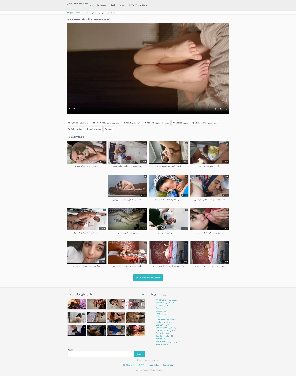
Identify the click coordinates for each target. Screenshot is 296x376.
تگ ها (113, 5)
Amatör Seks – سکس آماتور (166, 299)
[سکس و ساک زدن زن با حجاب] (77, 304)
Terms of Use (168, 365)
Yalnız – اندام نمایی (163, 344)
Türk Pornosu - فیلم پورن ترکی (107, 122)
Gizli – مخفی (161, 316)
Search (70, 349)
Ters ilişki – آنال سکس (164, 336)
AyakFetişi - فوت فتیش (80, 122)
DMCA (141, 365)
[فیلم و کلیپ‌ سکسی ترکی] (77, 4)
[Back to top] (289, 368)
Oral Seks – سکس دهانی (165, 330)
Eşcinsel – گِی (161, 311)
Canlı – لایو (160, 308)
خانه (91, 5)
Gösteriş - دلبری (181, 122)
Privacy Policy (153, 365)
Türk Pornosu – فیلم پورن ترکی (168, 341)
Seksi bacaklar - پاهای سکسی (206, 122)
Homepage (70, 12)
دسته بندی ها (102, 5)
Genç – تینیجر (161, 313)
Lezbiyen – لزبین (162, 324)
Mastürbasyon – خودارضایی (166, 327)
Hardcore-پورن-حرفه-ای (165, 322)
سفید (109, 129)
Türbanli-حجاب (161, 338)
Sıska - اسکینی (76, 129)
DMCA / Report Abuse (138, 5)
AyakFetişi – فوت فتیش (165, 302)
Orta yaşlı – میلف (162, 333)
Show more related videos (148, 277)
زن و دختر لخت (95, 129)
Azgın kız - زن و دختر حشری (158, 122)
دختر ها (122, 5)
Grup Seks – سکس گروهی (166, 319)
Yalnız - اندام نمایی (82, 12)
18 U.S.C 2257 (128, 365)
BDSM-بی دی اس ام (163, 305)
